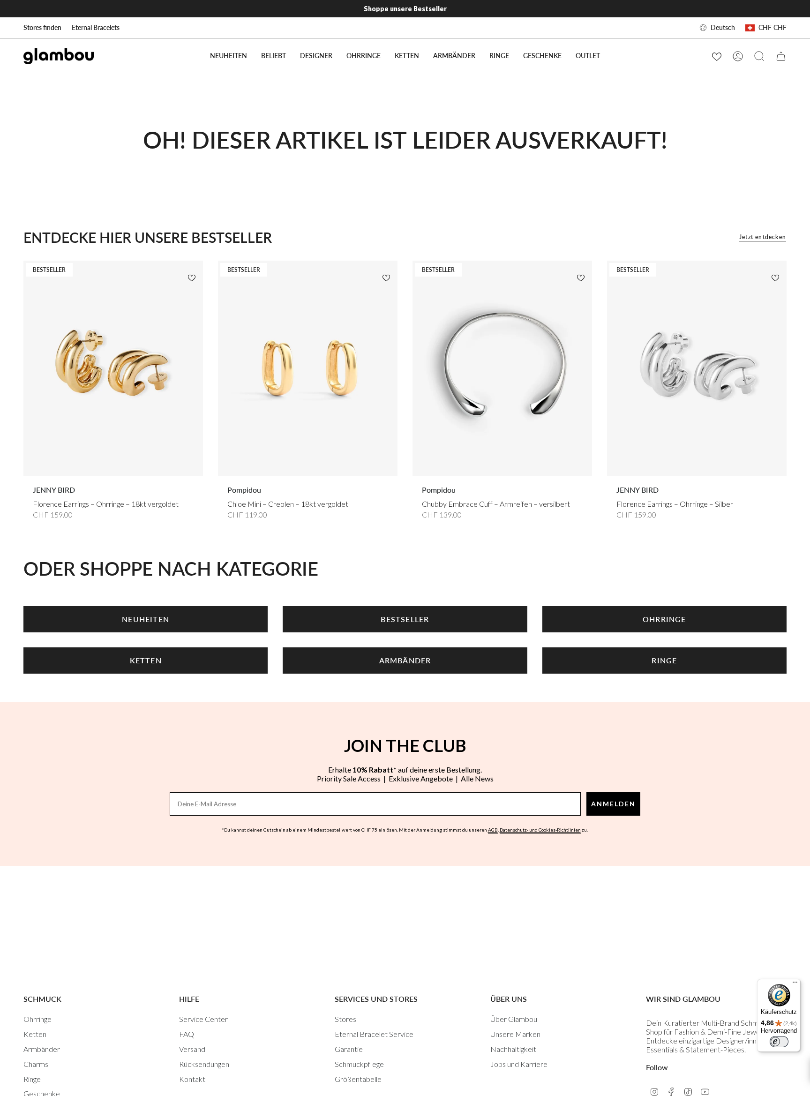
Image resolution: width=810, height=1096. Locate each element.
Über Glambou (513, 1018)
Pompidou (244, 489)
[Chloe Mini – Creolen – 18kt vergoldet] (308, 368)
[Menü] (795, 984)
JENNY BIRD (54, 489)
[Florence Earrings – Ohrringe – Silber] (697, 368)
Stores (345, 1018)
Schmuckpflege (359, 1063)
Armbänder (41, 1048)
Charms (35, 1063)
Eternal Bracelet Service (374, 1033)
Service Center (203, 1018)
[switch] (779, 1041)
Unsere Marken (515, 1033)
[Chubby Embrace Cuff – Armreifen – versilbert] (502, 368)
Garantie (349, 1048)
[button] (273, 56)
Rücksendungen (204, 1063)
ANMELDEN (613, 804)
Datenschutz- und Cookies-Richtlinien (540, 830)
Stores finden (42, 27)
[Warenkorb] (781, 56)
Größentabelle (358, 1078)
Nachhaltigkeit (513, 1048)
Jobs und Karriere (519, 1063)
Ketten (34, 1033)
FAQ (186, 1033)
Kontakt (192, 1078)
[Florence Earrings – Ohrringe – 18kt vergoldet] (113, 368)
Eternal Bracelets (96, 27)
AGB (493, 830)
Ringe (32, 1078)
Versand (192, 1048)
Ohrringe (37, 1018)
